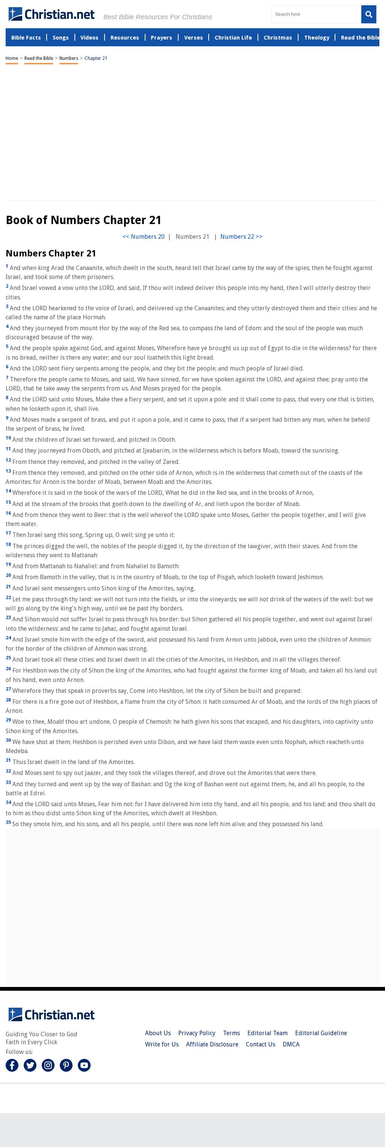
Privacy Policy (196, 1033)
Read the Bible (38, 58)
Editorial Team (267, 1033)
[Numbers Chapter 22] (241, 236)
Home (12, 58)
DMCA (291, 1044)
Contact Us (260, 1044)
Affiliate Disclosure (212, 1044)
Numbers (68, 58)
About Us (158, 1033)
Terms (231, 1033)
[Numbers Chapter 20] (144, 236)
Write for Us (162, 1044)
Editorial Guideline (321, 1033)
